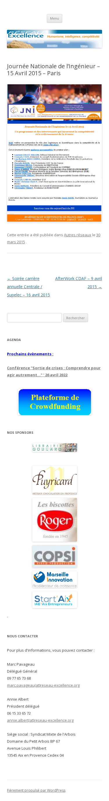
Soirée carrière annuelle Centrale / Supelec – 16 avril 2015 (28, 287)
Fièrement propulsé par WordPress (36, 790)
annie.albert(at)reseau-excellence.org (40, 720)
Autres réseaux (77, 234)
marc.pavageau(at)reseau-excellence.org (43, 685)
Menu (54, 18)
